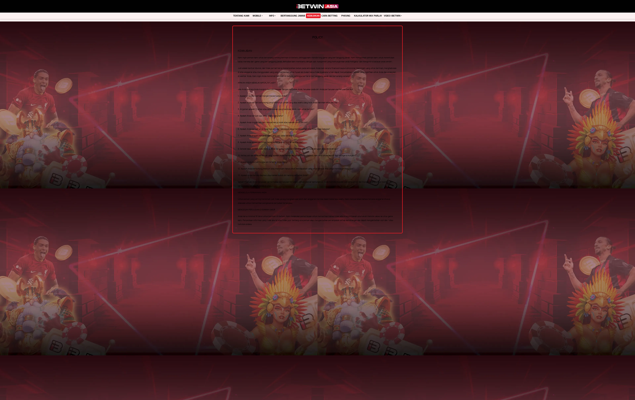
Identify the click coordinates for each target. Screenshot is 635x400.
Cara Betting (329, 16)
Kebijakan (313, 16)
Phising (345, 16)
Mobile (257, 16)
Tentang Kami (241, 16)
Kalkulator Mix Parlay (368, 16)
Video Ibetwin (392, 16)
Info (271, 16)
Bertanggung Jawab (293, 16)
